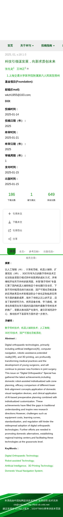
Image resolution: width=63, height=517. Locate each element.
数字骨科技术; (12, 327)
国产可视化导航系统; (30, 332)
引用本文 (17, 213)
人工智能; (45, 327)
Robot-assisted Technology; (19, 460)
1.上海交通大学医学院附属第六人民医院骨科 (33, 75)
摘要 (13, 251)
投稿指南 (46, 45)
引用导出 (17, 230)
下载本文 (17, 222)
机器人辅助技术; (29, 327)
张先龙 (9, 68)
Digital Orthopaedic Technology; (22, 455)
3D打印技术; (11, 332)
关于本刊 (25, 45)
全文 (21, 251)
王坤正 (21, 68)
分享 (15, 238)
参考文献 (33, 251)
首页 (10, 45)
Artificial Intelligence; (16, 465)
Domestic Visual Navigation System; (24, 470)
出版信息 (48, 251)
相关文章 (30, 257)
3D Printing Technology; (40, 465)
